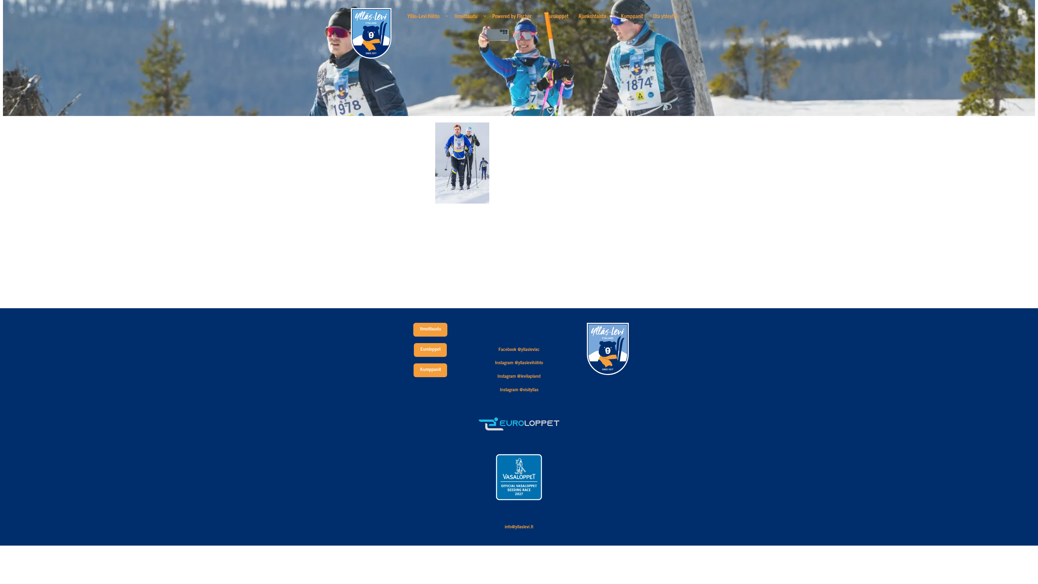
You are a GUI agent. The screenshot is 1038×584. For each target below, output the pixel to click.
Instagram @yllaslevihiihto (519, 363)
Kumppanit (430, 370)
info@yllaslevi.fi (519, 527)
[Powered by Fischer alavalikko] (538, 15)
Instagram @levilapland (519, 376)
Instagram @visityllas (519, 390)
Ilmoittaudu (430, 329)
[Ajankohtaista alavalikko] (613, 15)
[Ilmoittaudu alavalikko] (484, 15)
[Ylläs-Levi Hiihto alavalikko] (446, 15)
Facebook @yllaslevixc (519, 350)
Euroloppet (430, 349)
